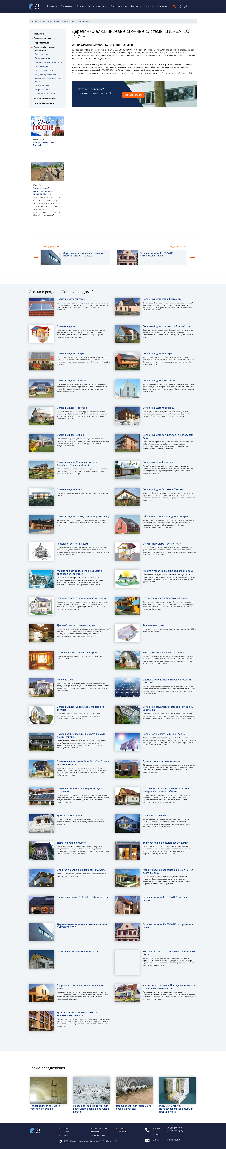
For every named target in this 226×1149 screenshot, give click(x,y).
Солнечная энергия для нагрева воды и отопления (79, 790)
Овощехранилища (42, 38)
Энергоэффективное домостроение (44, 48)
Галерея (80, 6)
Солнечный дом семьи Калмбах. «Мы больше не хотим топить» (83, 763)
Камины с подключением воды (48, 62)
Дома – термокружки (69, 815)
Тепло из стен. (65, 679)
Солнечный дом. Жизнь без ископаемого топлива (80, 708)
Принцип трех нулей (154, 815)
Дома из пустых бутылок (71, 842)
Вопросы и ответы (97, 6)
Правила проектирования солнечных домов (82, 598)
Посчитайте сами (119, 6)
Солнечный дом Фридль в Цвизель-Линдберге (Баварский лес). (77, 463)
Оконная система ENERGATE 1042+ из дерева (165, 898)
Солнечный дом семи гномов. (160, 380)
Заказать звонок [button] (133, 95)
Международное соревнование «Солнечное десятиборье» (168, 871)
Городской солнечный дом (72, 543)
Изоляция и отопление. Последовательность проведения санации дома (169, 987)
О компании (66, 6)
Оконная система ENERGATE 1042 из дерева (83, 897)
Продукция (51, 6)
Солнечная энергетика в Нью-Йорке (164, 733)
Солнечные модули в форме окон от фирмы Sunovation (168, 708)
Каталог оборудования (45, 98)
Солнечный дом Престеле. (72, 407)
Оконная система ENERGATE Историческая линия (168, 926)
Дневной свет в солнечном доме (76, 625)
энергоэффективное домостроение (61, 21)
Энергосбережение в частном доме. (163, 652)
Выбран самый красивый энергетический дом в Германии (81, 735)
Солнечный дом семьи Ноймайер (162, 298)
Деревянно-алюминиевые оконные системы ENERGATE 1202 (82, 926)
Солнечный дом (66, 326)
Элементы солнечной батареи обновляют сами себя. (167, 681)
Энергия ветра (41, 90)
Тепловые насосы (43, 66)
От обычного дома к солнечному (162, 543)
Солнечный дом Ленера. (71, 353)
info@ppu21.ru (173, 1140)
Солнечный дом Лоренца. (71, 380)
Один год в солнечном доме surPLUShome (81, 869)
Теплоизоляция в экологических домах (165, 842)
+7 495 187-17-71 (100, 93)
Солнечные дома (42, 58)
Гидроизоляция (41, 43)
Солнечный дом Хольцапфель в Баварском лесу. (168, 436)
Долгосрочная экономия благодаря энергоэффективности (77, 1014)
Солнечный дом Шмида (70, 434)
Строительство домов (45, 94)
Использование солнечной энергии (77, 652)
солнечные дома (83, 21)
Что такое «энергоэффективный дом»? (165, 598)
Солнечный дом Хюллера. (158, 353)
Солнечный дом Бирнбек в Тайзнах (163, 489)
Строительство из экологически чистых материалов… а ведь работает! (166, 790)
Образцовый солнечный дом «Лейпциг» (165, 516)
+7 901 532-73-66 (175, 1131)
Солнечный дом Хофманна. (158, 407)
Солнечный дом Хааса (70, 489)
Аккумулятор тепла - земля (47, 75)
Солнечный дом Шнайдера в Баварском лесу (83, 516)
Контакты (162, 6)
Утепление (39, 34)
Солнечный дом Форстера (158, 462)
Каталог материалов (44, 103)
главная (34, 21)
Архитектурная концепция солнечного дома (168, 570)
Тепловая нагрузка (154, 625)
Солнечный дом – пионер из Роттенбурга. (167, 326)
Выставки (136, 6)
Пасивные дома (42, 54)
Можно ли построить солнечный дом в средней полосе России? (79, 572)
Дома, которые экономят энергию (162, 761)
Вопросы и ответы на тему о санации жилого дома (169, 953)
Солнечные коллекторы (45, 70)
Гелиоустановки (42, 85)
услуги (42, 21)
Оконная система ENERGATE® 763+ (77, 951)
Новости (149, 6)
